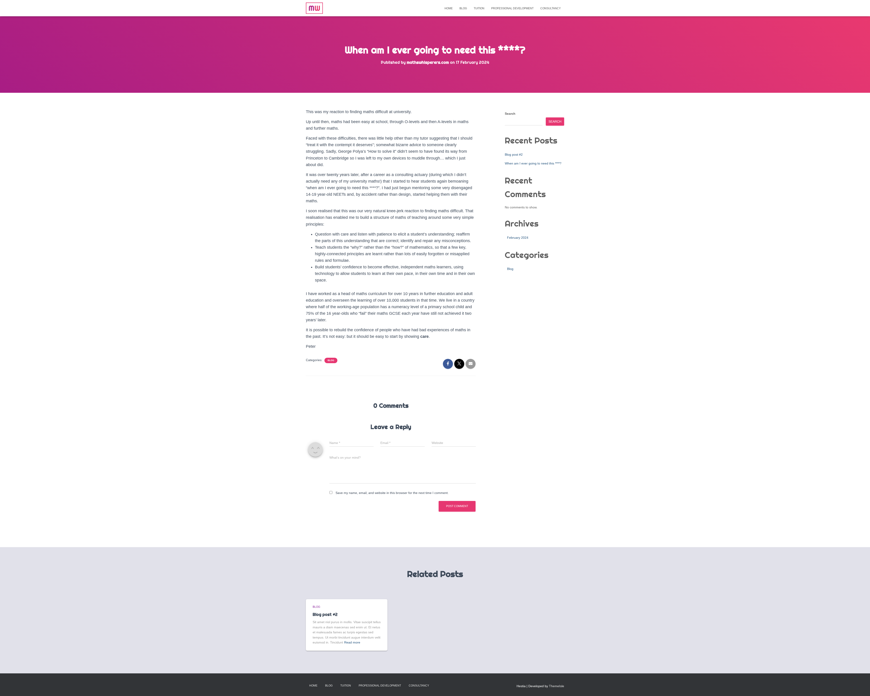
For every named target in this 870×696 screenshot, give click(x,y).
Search (510, 113)
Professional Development (512, 8)
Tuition (479, 8)
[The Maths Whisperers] (314, 8)
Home (449, 8)
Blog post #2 (514, 154)
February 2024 (517, 237)
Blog (463, 8)
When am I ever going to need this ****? (533, 163)
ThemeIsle (556, 686)
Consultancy (550, 8)
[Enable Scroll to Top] (861, 687)
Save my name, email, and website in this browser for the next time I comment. (392, 493)
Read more (352, 642)
